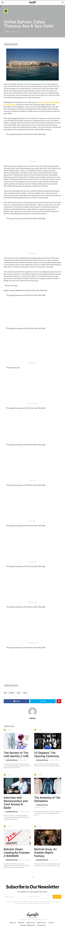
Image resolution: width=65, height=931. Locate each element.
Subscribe (57, 896)
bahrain (12, 692)
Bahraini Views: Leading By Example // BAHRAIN (17, 853)
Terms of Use (30, 922)
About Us (13, 922)
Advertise (21, 922)
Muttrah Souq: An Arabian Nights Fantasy (45, 853)
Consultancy (41, 925)
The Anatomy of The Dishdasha (47, 799)
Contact (51, 922)
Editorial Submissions (27, 925)
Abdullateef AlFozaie (12, 760)
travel (25, 692)
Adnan (8, 31)
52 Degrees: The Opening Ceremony (46, 754)
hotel (18, 692)
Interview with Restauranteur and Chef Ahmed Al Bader (16, 802)
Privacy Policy (41, 922)
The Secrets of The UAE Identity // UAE (16, 754)
